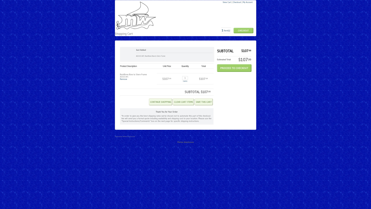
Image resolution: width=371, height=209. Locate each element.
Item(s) (226, 30)
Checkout (237, 2)
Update (185, 81)
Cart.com (132, 136)
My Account (248, 2)
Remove (123, 79)
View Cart (227, 2)
